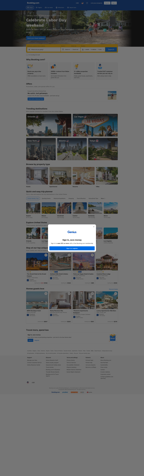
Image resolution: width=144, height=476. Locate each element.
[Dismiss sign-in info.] (93, 226)
